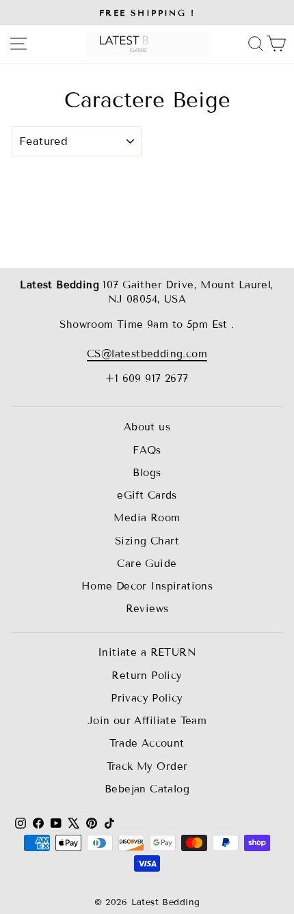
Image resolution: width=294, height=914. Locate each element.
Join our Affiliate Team (147, 721)
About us (147, 427)
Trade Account (146, 743)
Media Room (146, 518)
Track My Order (147, 766)
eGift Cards (147, 495)
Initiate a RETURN (147, 652)
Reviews (147, 609)
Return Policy (146, 675)
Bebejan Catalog (147, 789)
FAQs (147, 450)
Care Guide (146, 563)
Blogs (147, 473)
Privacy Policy (147, 698)
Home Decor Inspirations (147, 586)
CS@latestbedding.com (147, 354)
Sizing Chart (147, 541)
